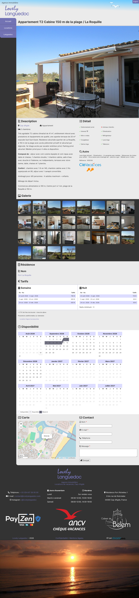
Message (85, 446)
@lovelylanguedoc (29, 500)
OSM (66, 458)
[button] (47, 440)
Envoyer (85, 460)
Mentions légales (76, 538)
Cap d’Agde (24, 125)
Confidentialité (62, 538)
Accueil (8, 21)
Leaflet (61, 458)
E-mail (84, 430)
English (135, 1)
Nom (84, 422)
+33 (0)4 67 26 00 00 (29, 492)
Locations (8, 28)
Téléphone (85, 438)
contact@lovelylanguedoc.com (27, 496)
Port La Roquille (24, 275)
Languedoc (8, 34)
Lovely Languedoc (20, 538)
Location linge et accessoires (29, 319)
